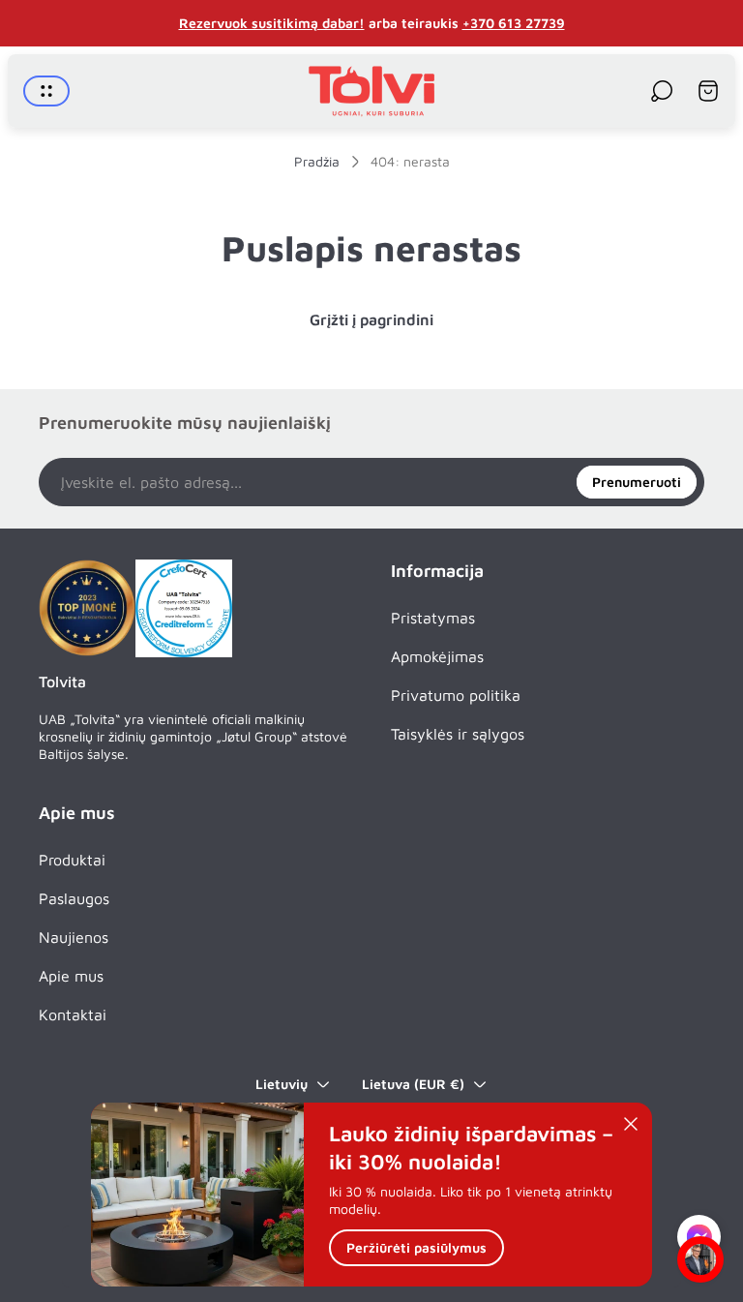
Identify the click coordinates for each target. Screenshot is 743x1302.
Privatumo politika (455, 695)
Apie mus (71, 975)
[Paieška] (661, 91)
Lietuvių (281, 1083)
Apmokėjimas (437, 656)
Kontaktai (72, 1014)
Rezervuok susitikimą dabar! (272, 23)
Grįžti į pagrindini (371, 319)
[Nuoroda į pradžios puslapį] (87, 608)
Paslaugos (74, 898)
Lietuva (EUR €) (413, 1083)
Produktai (72, 859)
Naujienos (73, 937)
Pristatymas (433, 617)
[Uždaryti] (630, 1123)
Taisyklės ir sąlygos (457, 733)
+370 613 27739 (513, 23)
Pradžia (317, 161)
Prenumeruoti (636, 481)
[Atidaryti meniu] (46, 91)
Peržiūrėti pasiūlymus (416, 1247)
